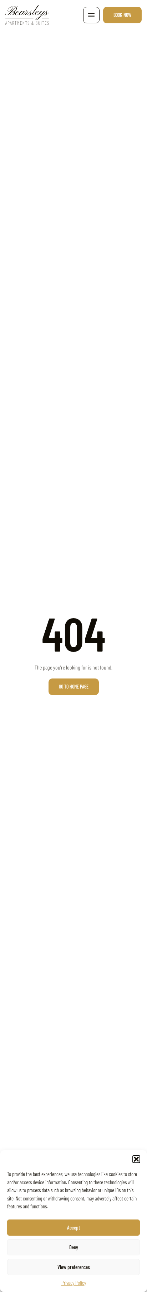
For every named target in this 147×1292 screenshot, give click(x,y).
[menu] (91, 15)
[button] (136, 1159)
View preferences (73, 1267)
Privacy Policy (73, 1282)
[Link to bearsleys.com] (27, 15)
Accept (73, 1227)
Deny (73, 1247)
